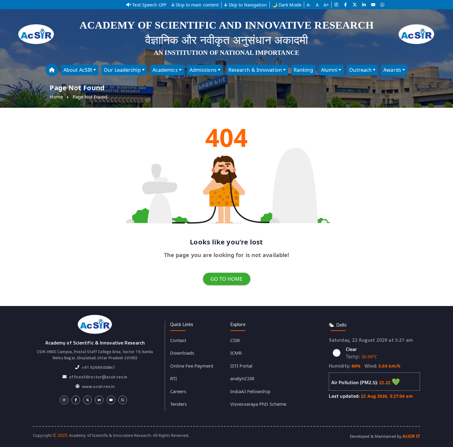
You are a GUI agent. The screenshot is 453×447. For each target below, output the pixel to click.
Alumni (329, 69)
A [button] (317, 5)
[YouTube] (373, 4)
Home (56, 97)
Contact (178, 340)
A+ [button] (326, 5)
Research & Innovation (255, 69)
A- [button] (309, 5)
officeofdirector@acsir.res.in (98, 376)
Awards (392, 69)
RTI (173, 378)
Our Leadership (122, 69)
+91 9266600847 (98, 367)
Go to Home (226, 279)
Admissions (203, 69)
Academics (165, 69)
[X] (354, 4)
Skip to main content (197, 5)
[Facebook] (345, 4)
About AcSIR (77, 69)
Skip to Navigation (248, 5)
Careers (178, 391)
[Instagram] (336, 4)
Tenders (178, 404)
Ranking (303, 69)
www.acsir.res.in (98, 386)
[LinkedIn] (364, 4)
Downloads (182, 353)
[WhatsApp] (382, 4)
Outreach (360, 69)
